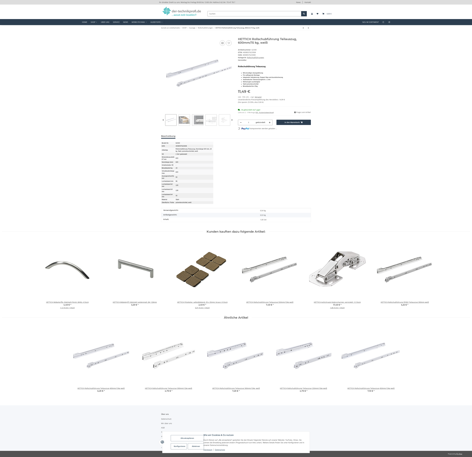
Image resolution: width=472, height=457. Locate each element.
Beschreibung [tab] (168, 136)
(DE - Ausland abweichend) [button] (264, 112)
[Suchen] (304, 13)
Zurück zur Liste (167, 28)
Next (232, 120)
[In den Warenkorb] (163, 36)
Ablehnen (196, 446)
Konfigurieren (179, 446)
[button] (312, 13)
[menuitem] (84, 22)
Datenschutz (220, 450)
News (298, 2)
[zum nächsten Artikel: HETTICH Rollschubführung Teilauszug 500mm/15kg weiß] (303, 28)
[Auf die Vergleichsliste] (222, 43)
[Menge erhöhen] (269, 122)
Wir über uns (166, 423)
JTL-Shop (459, 454)
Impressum (207, 450)
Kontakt (308, 2)
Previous (163, 120)
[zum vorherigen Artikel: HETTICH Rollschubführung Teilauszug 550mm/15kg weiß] (308, 28)
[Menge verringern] (240, 122)
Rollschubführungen (255, 57)
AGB (163, 427)
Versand (258, 97)
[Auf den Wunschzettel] (229, 43)
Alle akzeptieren (187, 438)
